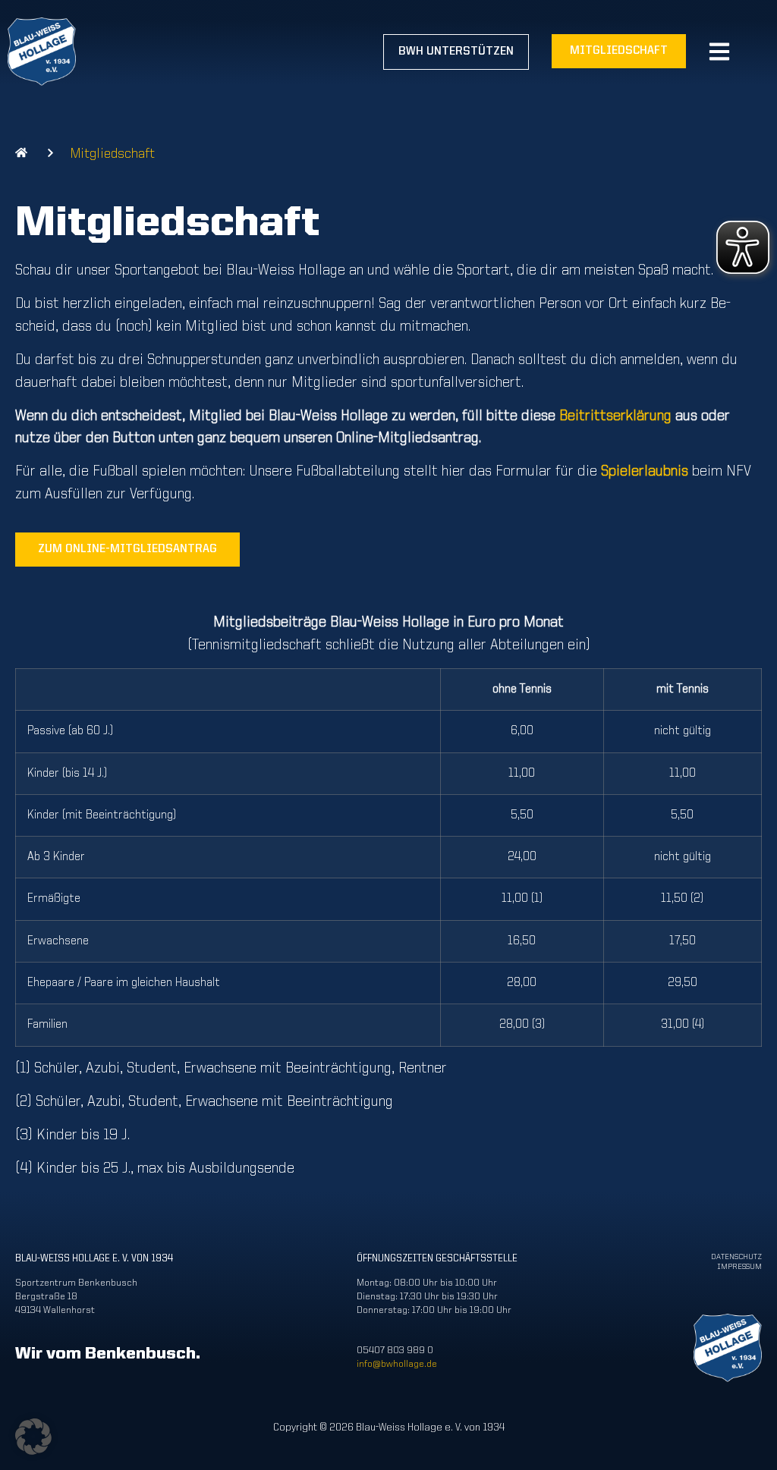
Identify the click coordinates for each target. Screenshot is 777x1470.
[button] (33, 1436)
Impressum (739, 1267)
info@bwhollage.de (397, 1364)
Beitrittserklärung (615, 416)
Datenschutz (736, 1257)
